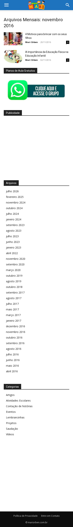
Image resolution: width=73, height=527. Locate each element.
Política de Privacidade (25, 515)
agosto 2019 (13, 281)
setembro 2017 (15, 292)
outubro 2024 (14, 208)
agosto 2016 (13, 349)
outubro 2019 (14, 275)
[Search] (68, 5)
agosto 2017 (13, 298)
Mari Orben (31, 42)
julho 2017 (12, 304)
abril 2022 (12, 253)
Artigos (10, 395)
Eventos (11, 412)
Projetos (11, 423)
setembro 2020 (15, 264)
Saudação (12, 428)
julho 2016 (12, 354)
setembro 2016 (15, 343)
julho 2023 (12, 236)
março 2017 (13, 315)
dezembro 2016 (15, 326)
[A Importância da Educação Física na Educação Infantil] (13, 56)
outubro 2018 (14, 287)
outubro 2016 (14, 337)
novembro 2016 (15, 332)
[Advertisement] (36, 147)
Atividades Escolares (18, 400)
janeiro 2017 (13, 320)
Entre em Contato (50, 515)
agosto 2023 (13, 230)
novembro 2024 (15, 202)
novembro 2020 (15, 258)
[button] (6, 5)
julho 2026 (12, 191)
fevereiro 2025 (15, 197)
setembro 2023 (15, 225)
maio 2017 (12, 309)
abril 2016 (12, 371)
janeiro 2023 (13, 247)
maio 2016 (12, 365)
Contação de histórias (19, 406)
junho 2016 (13, 360)
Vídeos (10, 434)
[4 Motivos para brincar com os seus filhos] (13, 38)
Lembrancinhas (15, 417)
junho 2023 (13, 242)
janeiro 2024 (13, 219)
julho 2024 (12, 213)
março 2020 (13, 270)
